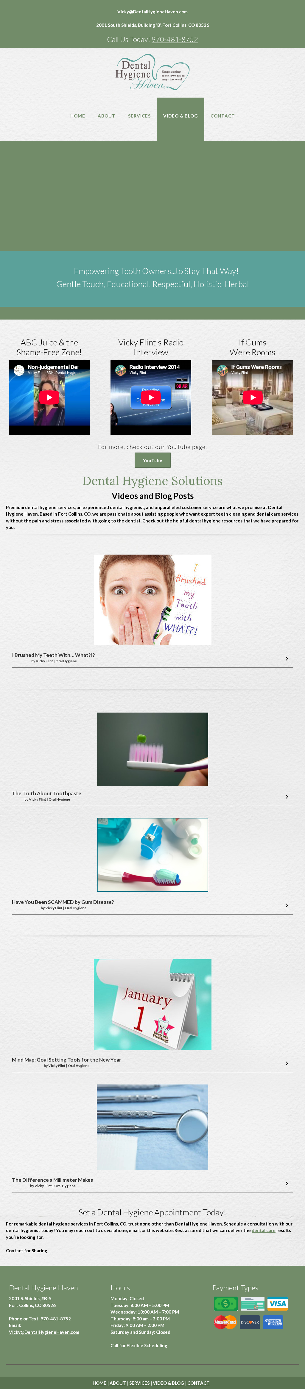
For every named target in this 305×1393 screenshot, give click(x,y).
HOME (99, 1383)
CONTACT (198, 1383)
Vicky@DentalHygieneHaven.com (152, 11)
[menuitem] (77, 122)
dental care (264, 1230)
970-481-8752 (175, 39)
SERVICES (139, 1383)
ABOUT (118, 1383)
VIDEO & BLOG (168, 1383)
